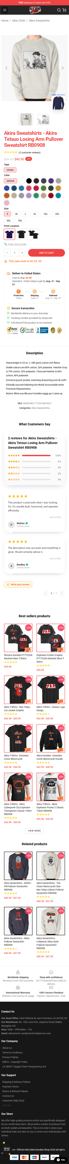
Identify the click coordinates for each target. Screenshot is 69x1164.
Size (6, 208)
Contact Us (8, 1096)
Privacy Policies (10, 1057)
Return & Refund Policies (15, 1091)
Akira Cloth (18, 20)
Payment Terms (10, 1086)
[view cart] (64, 10)
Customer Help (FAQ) (13, 1100)
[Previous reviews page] (46, 593)
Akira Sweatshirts (39, 20)
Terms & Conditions (12, 1052)
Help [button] (63, 1160)
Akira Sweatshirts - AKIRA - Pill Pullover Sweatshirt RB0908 (18, 886)
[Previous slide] (6, 68)
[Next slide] (62, 68)
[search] (59, 10)
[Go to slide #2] (43, 119)
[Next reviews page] (62, 593)
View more (34, 831)
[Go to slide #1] (26, 119)
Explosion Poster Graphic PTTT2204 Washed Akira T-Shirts (50, 658)
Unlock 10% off (7, 1149)
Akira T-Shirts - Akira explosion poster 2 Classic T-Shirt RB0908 (50, 807)
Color (7, 175)
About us (7, 1048)
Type (6, 164)
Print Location (11, 226)
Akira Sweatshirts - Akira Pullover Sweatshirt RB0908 (16, 941)
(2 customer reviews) (30, 152)
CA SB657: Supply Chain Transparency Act (24, 1066)
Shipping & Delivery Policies (16, 1082)
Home (4, 20)
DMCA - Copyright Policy (14, 1062)
